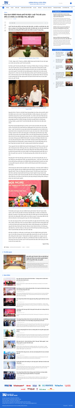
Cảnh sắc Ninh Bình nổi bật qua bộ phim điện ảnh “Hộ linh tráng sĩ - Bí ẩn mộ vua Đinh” (60, 84)
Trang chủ (65, 405)
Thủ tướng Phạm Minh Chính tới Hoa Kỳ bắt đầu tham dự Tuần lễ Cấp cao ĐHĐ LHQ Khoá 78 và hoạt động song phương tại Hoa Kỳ (32, 319)
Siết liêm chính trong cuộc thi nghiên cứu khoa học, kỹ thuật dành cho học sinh (61, 27)
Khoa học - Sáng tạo (47, 7)
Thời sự (7, 7)
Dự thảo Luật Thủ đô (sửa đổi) (15, 247)
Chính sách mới (58, 11)
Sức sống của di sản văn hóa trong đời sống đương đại (60, 61)
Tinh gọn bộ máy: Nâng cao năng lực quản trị (59, 67)
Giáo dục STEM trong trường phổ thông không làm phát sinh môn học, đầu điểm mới (62, 38)
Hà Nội (15, 18)
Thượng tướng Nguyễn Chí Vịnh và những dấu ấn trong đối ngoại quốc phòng (32, 330)
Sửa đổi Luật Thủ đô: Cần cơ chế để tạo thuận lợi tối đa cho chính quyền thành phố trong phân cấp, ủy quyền (37, 258)
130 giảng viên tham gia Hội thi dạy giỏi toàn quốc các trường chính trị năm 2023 (32, 310)
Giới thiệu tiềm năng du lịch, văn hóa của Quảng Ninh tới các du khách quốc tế (32, 352)
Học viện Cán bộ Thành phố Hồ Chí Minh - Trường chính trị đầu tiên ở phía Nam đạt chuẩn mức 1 (32, 279)
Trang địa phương (57, 7)
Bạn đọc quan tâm (58, 49)
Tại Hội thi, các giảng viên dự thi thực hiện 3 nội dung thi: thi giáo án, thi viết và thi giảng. (32, 315)
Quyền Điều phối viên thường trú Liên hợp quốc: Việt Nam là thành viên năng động (32, 362)
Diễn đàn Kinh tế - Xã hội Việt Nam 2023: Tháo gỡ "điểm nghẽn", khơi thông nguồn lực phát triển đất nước (32, 342)
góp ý (24, 247)
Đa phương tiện (66, 7)
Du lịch (34, 7)
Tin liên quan (8, 252)
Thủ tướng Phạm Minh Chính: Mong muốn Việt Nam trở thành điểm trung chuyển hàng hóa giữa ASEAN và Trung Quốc (31, 372)
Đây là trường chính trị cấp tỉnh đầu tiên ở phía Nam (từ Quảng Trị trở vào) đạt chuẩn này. (31, 284)
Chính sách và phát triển (26, 7)
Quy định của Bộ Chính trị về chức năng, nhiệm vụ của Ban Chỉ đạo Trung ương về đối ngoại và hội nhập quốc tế (62, 15)
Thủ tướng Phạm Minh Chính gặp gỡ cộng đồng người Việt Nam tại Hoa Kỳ (32, 299)
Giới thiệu (71, 405)
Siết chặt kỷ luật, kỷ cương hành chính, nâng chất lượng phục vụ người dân (60, 54)
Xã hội (12, 7)
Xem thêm (7, 275)
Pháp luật (17, 7)
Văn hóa (39, 7)
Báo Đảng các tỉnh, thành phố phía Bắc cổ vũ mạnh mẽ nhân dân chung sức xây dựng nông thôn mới (32, 289)
